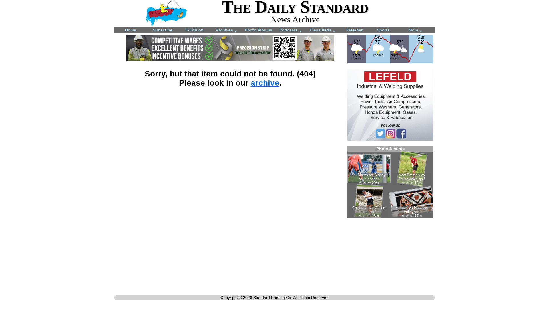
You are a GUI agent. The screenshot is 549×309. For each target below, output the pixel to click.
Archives (226, 30)
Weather (355, 30)
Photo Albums (258, 30)
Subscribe (162, 30)
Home (130, 30)
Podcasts (290, 30)
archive (265, 82)
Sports (383, 30)
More (415, 30)
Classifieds (322, 30)
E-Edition (195, 30)
